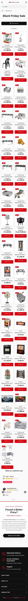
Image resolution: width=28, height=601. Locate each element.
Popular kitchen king (9, 597)
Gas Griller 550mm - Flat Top (7, 98)
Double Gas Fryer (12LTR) (21, 72)
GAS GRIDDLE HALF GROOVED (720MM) (21, 434)
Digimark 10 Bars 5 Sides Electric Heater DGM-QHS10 (7, 332)
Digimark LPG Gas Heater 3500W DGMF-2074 (7, 280)
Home (2, 10)
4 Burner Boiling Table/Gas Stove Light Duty (7, 150)
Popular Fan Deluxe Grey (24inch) (7, 228)
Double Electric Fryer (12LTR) (21, 124)
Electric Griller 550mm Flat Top (7, 202)
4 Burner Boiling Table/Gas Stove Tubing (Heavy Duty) (7, 124)
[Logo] (14, 2)
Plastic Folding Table (7, 460)
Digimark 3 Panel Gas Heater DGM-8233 (7, 358)
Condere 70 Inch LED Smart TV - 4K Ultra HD (7, 408)
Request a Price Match (14, 535)
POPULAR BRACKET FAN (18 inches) (7, 434)
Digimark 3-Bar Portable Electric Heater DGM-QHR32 (21, 383)
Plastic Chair (7, 72)
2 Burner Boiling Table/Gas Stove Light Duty (21, 280)
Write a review (7, 482)
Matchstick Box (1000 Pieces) (21, 150)
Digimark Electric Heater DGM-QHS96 (7, 383)
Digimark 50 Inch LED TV (21, 408)
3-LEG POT (21, 228)
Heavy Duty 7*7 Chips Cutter (21, 46)
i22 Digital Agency (22, 597)
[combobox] (14, 6)
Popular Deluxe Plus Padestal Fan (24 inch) (7, 306)
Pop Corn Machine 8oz (7, 46)
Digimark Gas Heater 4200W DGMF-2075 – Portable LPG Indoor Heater (21, 254)
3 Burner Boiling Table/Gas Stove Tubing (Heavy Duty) (7, 176)
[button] (26, 2)
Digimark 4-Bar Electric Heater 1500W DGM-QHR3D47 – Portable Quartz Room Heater (21, 358)
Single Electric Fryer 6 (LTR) (21, 202)
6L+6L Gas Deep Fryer (20, 98)
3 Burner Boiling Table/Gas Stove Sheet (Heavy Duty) (21, 176)
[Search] (2, 6)
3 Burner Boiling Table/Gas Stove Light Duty (7, 254)
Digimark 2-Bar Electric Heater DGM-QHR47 (21, 332)
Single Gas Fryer (21, 306)
